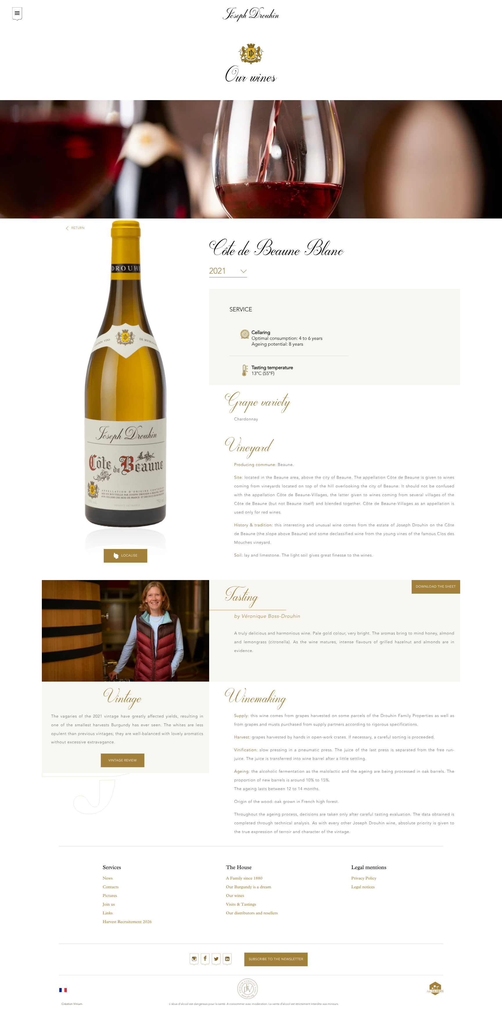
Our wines (235, 895)
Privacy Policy (364, 878)
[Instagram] (194, 959)
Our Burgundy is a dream (248, 886)
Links (108, 913)
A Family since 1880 (244, 878)
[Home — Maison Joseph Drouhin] (251, 14)
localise (129, 555)
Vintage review (123, 760)
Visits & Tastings (241, 904)
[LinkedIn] (227, 959)
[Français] (63, 988)
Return (78, 228)
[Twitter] (216, 959)
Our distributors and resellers (252, 913)
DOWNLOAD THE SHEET (436, 586)
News (108, 878)
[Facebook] (205, 959)
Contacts (111, 886)
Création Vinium (72, 1004)
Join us (109, 904)
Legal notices (363, 886)
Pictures (110, 895)
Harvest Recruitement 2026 (127, 921)
